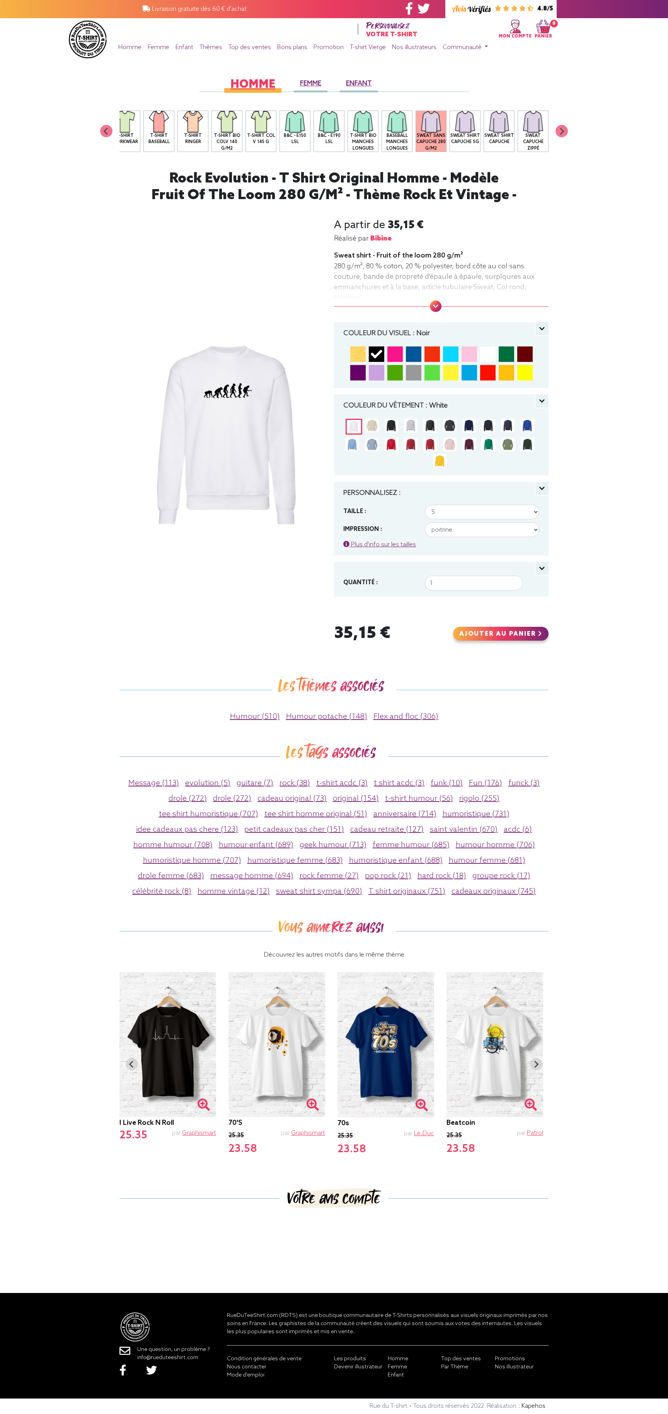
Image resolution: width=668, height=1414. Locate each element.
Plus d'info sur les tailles (382, 544)
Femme (158, 47)
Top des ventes (249, 47)
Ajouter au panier (498, 634)
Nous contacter (246, 1367)
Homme (129, 47)
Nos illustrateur (514, 1367)
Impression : (362, 529)
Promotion (329, 47)
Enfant (184, 47)
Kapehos (533, 1406)
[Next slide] (562, 131)
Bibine (381, 238)
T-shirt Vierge (368, 47)
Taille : (354, 511)
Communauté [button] (463, 47)
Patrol (535, 1133)
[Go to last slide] (132, 1064)
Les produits (350, 1359)
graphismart (199, 1133)
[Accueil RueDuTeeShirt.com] (87, 37)
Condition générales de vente (264, 1359)
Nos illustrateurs (414, 47)
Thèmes (210, 47)
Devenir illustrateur (358, 1367)
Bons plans (292, 47)
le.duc (424, 1133)
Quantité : (360, 582)
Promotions (510, 1359)
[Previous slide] (106, 131)
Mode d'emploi (245, 1375)
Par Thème (454, 1367)
